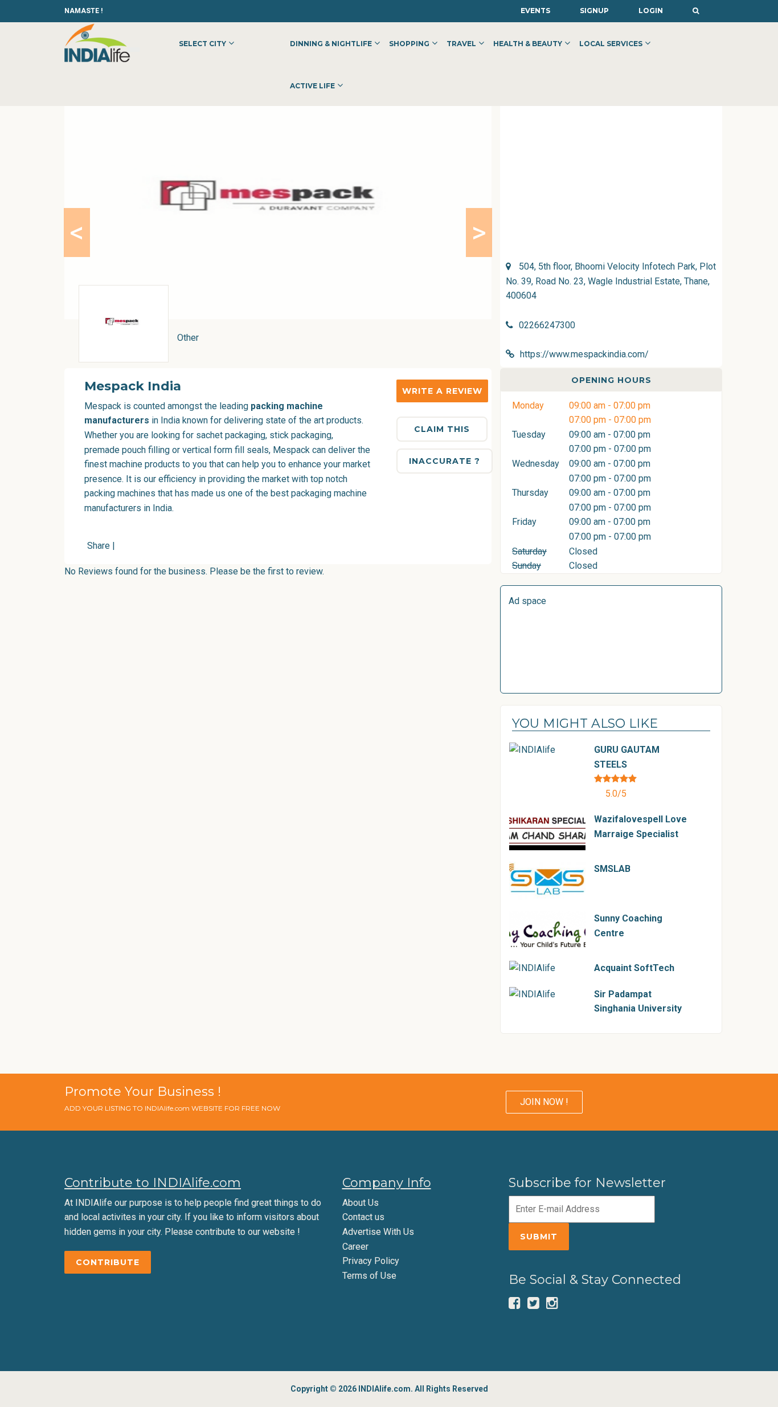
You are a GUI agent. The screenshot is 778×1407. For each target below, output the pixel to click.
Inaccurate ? (444, 461)
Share (98, 545)
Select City (202, 43)
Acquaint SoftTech (634, 968)
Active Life (312, 85)
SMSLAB (612, 868)
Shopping (409, 43)
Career (355, 1246)
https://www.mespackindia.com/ (584, 354)
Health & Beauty (527, 43)
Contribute (108, 1262)
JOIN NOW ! (544, 1101)
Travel (461, 43)
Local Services (610, 43)
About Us (360, 1202)
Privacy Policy (370, 1260)
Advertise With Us (378, 1231)
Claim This (442, 429)
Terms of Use (369, 1275)
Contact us (363, 1217)
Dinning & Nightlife (331, 43)
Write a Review (442, 391)
